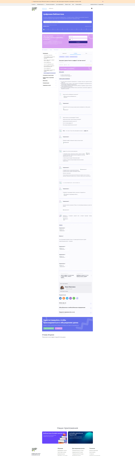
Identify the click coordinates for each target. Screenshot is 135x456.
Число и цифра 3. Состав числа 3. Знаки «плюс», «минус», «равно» (49, 70)
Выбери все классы (88, 26)
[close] (92, 35)
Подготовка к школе (62, 452)
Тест (86, 53)
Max (102, 4)
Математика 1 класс (73, 56)
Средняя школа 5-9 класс (77, 452)
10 (86, 28)
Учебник (75, 53)
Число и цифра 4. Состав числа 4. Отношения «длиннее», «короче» (49, 57)
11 (91, 28)
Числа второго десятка (48, 55)
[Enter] (92, 8)
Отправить (78, 42)
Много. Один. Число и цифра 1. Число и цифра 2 (49, 60)
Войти (58, 328)
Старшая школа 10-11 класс (77, 453)
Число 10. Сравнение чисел (49, 64)
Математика (62, 56)
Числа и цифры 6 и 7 (47, 68)
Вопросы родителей (93, 450)
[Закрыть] (102, 1)
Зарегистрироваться (49, 328)
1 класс (67, 56)
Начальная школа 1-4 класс (78, 450)
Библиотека (44, 8)
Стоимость (91, 453)
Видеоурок (65, 53)
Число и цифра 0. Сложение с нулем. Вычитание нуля (49, 66)
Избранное (51, 8)
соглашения (80, 45)
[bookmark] (91, 61)
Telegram (100, 4)
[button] (70, 39)
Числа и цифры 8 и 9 (47, 62)
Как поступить (92, 452)
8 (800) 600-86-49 (94, 4)
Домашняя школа (61, 453)
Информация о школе (62, 450)
